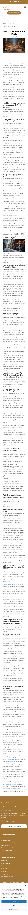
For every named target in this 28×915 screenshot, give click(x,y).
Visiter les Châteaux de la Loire (8, 850)
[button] (26, 885)
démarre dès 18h (13, 584)
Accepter (14, 901)
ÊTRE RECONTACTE (14, 13)
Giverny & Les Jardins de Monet (9, 843)
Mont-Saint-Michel (5, 845)
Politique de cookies (13, 913)
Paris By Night (4, 838)
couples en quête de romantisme (10, 759)
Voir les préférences (14, 909)
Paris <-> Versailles (5, 866)
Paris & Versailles (5, 840)
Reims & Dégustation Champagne (9, 847)
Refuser (14, 905)
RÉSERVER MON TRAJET (14, 826)
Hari (7, 57)
